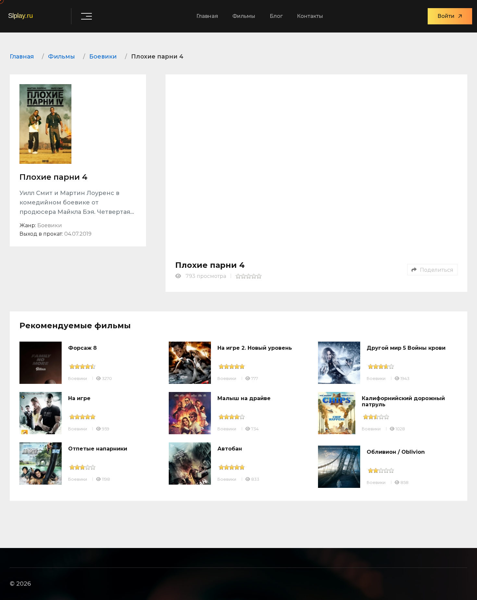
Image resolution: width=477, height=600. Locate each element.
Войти (446, 16)
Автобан (229, 449)
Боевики (77, 378)
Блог (276, 16)
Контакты (310, 16)
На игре (79, 398)
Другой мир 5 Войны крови (406, 348)
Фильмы (243, 16)
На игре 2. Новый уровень (254, 348)
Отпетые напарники (97, 449)
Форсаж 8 (82, 348)
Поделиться (436, 270)
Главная (207, 16)
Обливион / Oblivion (396, 452)
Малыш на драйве (244, 398)
